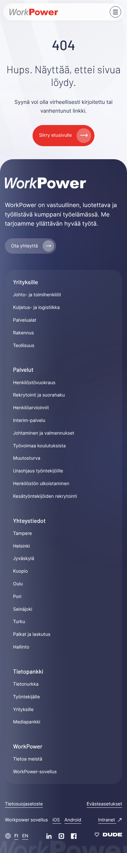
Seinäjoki (22, 609)
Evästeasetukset (104, 804)
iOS (56, 820)
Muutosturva (26, 458)
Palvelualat (24, 320)
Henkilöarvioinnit (31, 408)
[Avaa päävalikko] (115, 12)
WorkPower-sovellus (35, 772)
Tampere (22, 533)
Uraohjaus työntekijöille (38, 471)
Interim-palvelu (29, 420)
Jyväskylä (23, 558)
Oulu (18, 584)
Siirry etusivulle (55, 135)
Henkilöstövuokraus (34, 382)
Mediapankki (26, 722)
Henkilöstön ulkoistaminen (41, 483)
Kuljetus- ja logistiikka (36, 307)
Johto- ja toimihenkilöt (37, 295)
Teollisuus (23, 345)
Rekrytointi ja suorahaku (39, 395)
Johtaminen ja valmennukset (43, 433)
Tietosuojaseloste (24, 804)
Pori (17, 596)
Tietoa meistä (27, 759)
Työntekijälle (26, 697)
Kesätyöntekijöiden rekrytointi (45, 496)
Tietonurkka (26, 684)
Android (72, 820)
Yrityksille (23, 709)
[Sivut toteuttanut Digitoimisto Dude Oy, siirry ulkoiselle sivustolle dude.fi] (108, 836)
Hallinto (21, 647)
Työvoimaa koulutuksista (39, 446)
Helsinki (21, 546)
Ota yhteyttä (24, 246)
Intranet (107, 820)
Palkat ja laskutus (31, 634)
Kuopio (20, 571)
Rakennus (23, 333)
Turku (19, 621)
